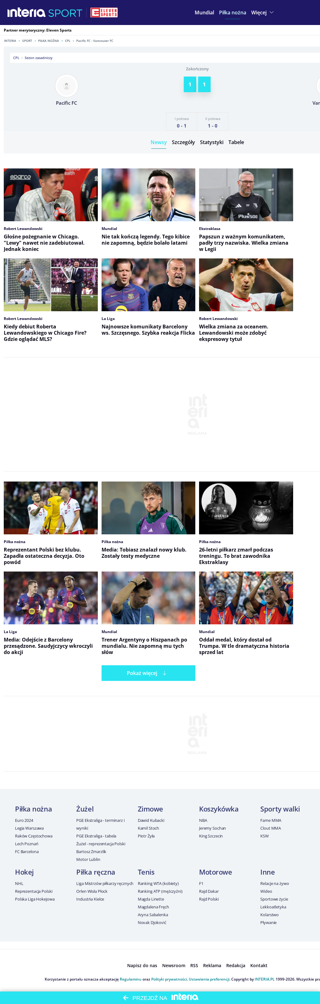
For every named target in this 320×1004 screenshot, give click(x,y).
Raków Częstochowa (33, 836)
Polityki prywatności (169, 979)
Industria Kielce (90, 899)
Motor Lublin (88, 859)
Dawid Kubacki (151, 820)
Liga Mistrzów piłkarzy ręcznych (104, 883)
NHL (19, 883)
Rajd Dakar (209, 891)
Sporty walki (280, 808)
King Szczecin (211, 836)
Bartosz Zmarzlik (91, 851)
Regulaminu (131, 979)
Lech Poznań (26, 844)
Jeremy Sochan (212, 828)
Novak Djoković (152, 922)
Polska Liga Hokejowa (34, 899)
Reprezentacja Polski (33, 891)
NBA (203, 820)
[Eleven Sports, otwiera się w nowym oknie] (104, 12)
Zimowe (150, 808)
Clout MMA (270, 828)
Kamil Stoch (148, 828)
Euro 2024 (24, 820)
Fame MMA (270, 820)
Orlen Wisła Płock (92, 891)
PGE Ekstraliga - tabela (96, 836)
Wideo (266, 891)
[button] (233, 12)
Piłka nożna (48, 40)
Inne (267, 872)
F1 (201, 883)
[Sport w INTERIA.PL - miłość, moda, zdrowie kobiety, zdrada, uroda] (65, 12)
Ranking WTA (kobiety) (158, 883)
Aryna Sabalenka (153, 914)
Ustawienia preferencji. (209, 979)
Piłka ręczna (95, 872)
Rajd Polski (209, 899)
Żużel (84, 808)
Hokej (24, 872)
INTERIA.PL (265, 979)
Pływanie (268, 922)
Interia (10, 40)
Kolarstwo (269, 914)
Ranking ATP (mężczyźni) (160, 891)
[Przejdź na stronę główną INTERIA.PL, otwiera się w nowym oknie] (27, 12)
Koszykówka (219, 808)
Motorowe (215, 872)
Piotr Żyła (146, 836)
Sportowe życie (274, 899)
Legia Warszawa (29, 828)
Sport (27, 40)
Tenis (146, 872)
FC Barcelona (26, 851)
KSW (264, 836)
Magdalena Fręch (153, 907)
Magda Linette (151, 899)
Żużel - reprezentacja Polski (100, 844)
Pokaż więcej (142, 673)
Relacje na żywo (274, 883)
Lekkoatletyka (273, 907)
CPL (67, 40)
